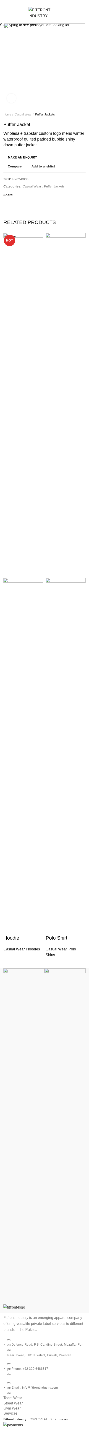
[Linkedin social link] (49, 3)
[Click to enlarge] (11, 98)
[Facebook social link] (34, 3)
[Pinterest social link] (44, 3)
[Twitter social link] (39, 3)
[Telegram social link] (55, 3)
